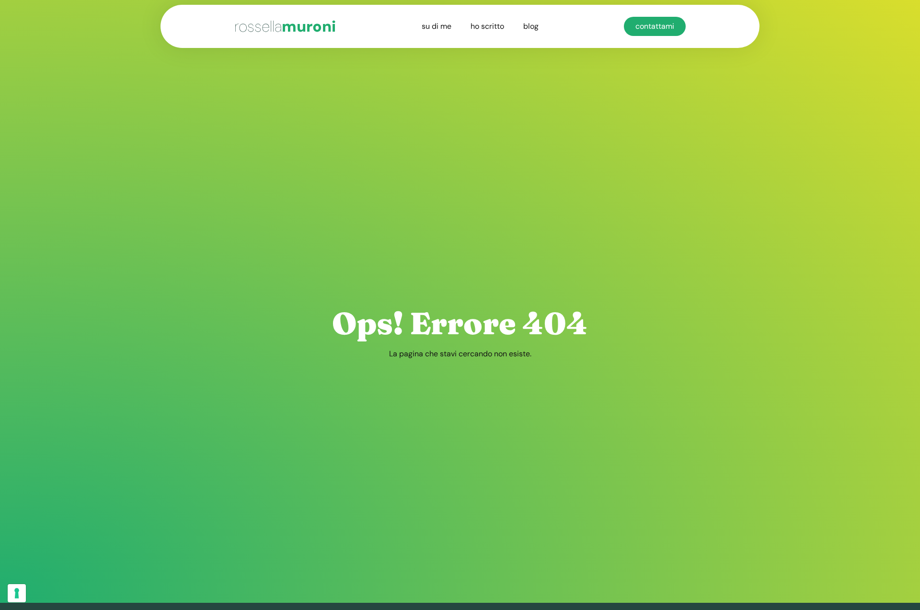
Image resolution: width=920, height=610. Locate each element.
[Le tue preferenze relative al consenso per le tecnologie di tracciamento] (17, 593)
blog (531, 26)
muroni (285, 26)
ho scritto (487, 26)
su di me (436, 26)
